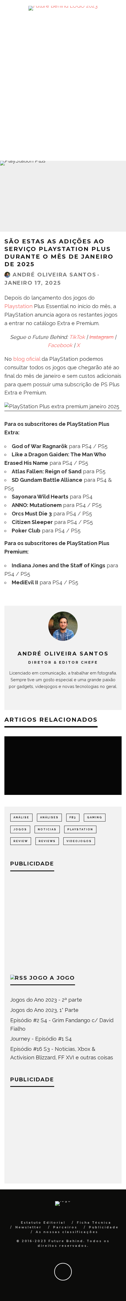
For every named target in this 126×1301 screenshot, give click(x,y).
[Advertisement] (63, 86)
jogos (20, 829)
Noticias (47, 829)
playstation (80, 829)
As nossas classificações (67, 1232)
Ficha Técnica (94, 1223)
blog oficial (26, 359)
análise (21, 817)
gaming (94, 817)
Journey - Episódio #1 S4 (41, 1039)
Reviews (47, 841)
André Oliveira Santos (54, 275)
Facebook (60, 345)
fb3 (72, 817)
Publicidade (104, 1227)
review (20, 841)
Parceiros (65, 1227)
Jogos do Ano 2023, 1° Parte (44, 1010)
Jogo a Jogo (52, 978)
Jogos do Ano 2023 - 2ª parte (46, 1000)
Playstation (18, 306)
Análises (49, 817)
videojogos (79, 841)
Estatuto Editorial (43, 1223)
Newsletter (28, 1227)
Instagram (101, 337)
